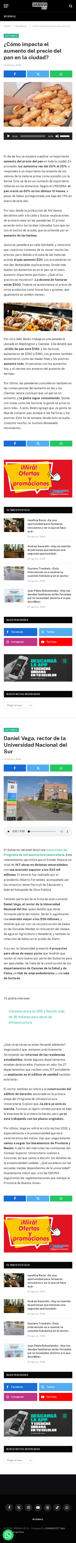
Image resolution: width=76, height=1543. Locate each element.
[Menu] (6, 6)
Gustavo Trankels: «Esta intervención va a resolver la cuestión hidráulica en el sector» (48, 572)
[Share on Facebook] (15, 73)
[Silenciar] (57, 136)
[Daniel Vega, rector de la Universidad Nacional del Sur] (38, 798)
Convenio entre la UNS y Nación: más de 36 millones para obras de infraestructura (37, 1016)
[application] (38, 136)
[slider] (65, 135)
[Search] (70, 6)
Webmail (10, 16)
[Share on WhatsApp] (61, 73)
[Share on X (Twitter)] (38, 73)
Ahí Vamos (11, 36)
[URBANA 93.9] (40, 6)
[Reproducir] (8, 136)
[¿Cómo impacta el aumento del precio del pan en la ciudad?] (38, 104)
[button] (8, 1534)
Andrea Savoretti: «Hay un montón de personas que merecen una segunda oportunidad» (49, 550)
